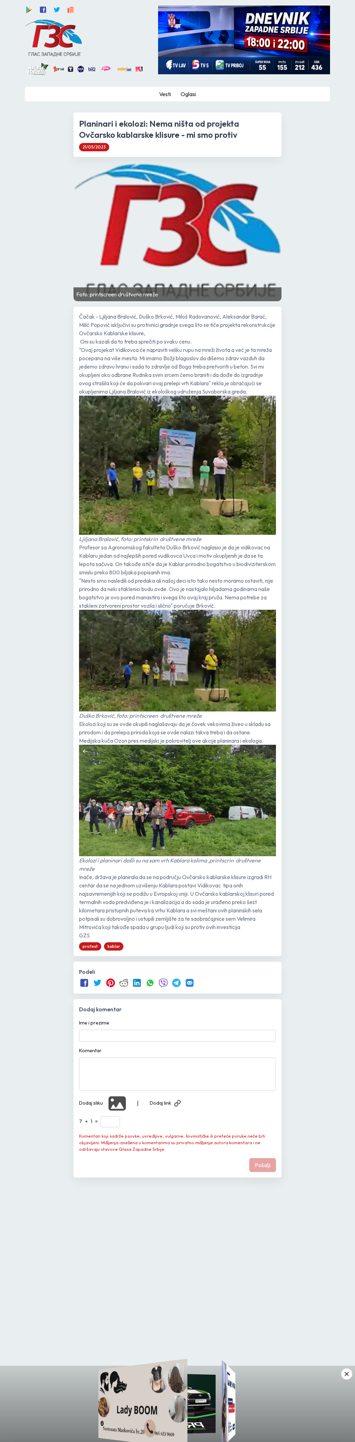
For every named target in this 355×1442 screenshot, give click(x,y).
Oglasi (188, 94)
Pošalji (262, 1165)
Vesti (165, 94)
